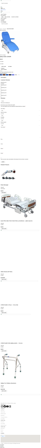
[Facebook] (4, 406)
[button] (4, 391)
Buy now (10, 66)
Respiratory (2, 415)
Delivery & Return (3, 425)
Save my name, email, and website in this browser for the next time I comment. (14, 159)
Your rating (3, 108)
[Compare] (2, 381)
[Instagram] (2, 406)
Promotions (2, 421)
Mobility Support (3, 413)
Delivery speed (3, 122)
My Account (2, 428)
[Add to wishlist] (7, 381)
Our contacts (3, 423)
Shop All (4, 28)
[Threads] (10, 406)
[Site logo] (5, 12)
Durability (2, 117)
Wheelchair (2, 410)
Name (2, 148)
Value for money (3, 112)
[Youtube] (7, 406)
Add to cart (4, 66)
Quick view (4, 381)
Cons (2, 143)
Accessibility (3, 418)
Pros (1, 139)
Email (2, 153)
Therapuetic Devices (4, 417)
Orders (2, 431)
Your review (3, 127)
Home (1, 28)
